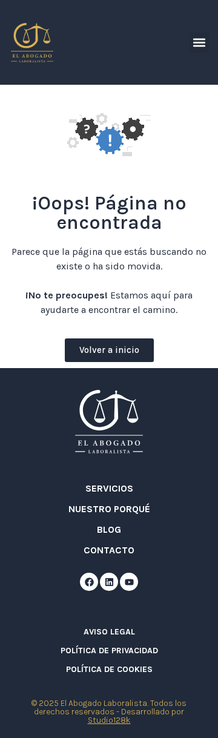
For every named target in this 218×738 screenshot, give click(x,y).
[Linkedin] (109, 582)
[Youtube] (129, 582)
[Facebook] (89, 582)
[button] (199, 43)
